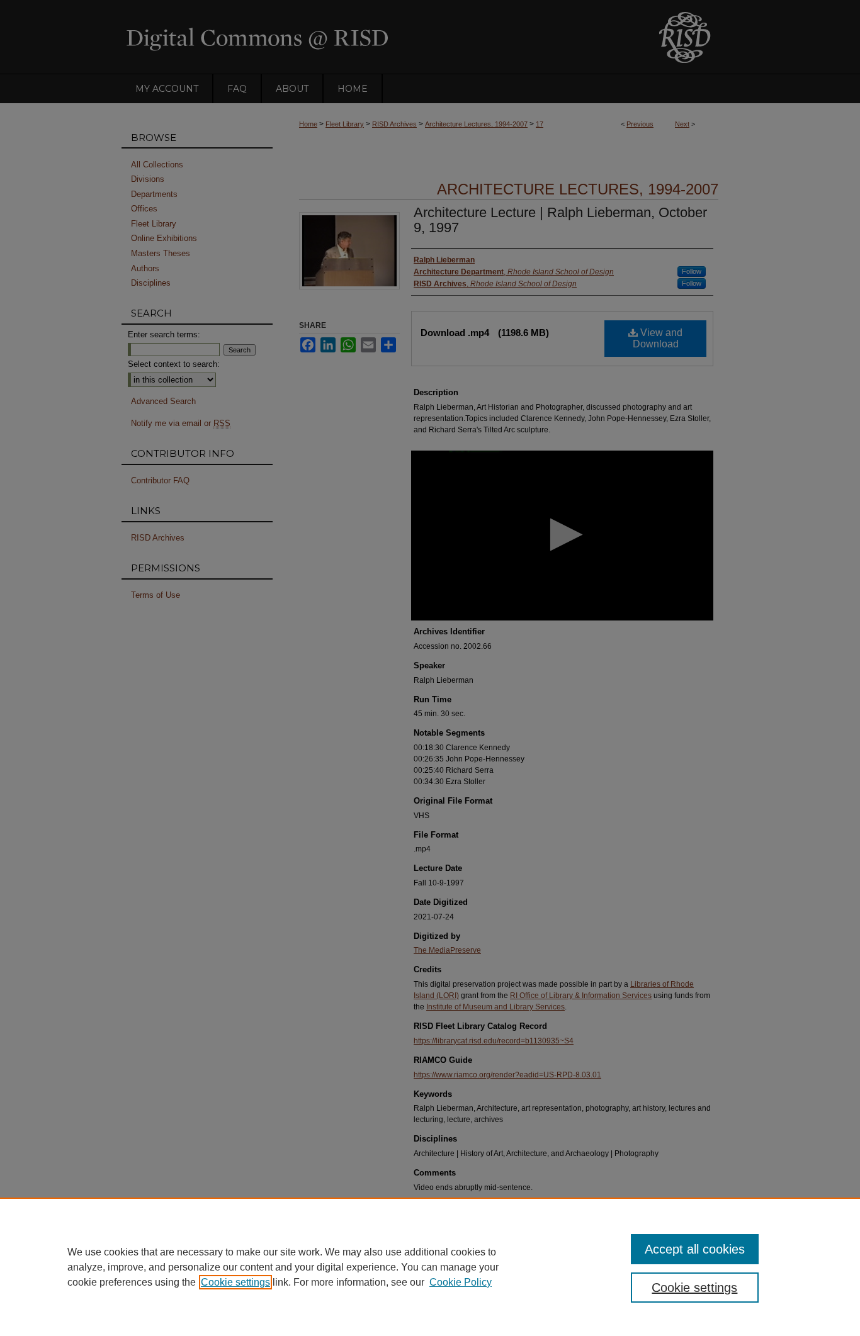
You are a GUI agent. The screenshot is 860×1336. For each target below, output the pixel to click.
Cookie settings (235, 1282)
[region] (430, 1267)
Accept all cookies (695, 1249)
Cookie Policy (460, 1282)
